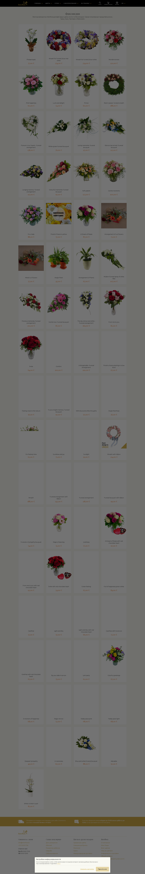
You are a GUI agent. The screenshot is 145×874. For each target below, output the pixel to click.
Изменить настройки (87, 869)
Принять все (102, 869)
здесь (58, 863)
